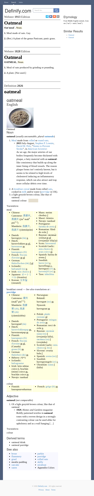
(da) (24, 238)
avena (49, 356)
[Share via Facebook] (50, 16)
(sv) (47, 263)
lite (48, 347)
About (47, 490)
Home (6, 2)
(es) (54, 356)
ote (65, 23)
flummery (16, 456)
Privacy (41, 490)
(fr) (19, 349)
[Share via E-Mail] (57, 16)
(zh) (17, 308)
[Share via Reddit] (54, 16)
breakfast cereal (21, 189)
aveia (52, 226)
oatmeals (49, 136)
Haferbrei (16, 354)
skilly (40, 462)
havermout (17, 246)
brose (14, 453)
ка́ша (50, 364)
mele (74, 23)
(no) (49, 301)
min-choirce (45, 249)
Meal (14, 140)
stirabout (41, 464)
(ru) (44, 333)
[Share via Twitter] (47, 16)
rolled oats (42, 459)
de (47, 226)
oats (46, 140)
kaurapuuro (17, 252)
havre (41, 263)
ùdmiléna (49, 274)
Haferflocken (18, 263)
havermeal (50, 243)
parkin (40, 453)
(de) (27, 263)
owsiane (41, 317)
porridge (45, 191)
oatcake (15, 464)
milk (24, 191)
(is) (23, 268)
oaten (14, 467)
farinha (42, 226)
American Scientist (37, 148)
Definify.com (42, 486)
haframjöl (16, 268)
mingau (53, 319)
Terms (53, 490)
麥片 (25, 298)
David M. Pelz (23, 146)
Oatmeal (71, 35)
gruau (14, 349)
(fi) (25, 252)
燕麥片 (26, 215)
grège (48, 386)
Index (21, 2)
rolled (32, 140)
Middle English (73, 21)
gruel (14, 459)
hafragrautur (18, 363)
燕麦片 (15, 219)
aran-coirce (44, 251)
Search (13, 2)
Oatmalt (71, 37)
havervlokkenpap (20, 329)
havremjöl (44, 271)
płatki (47, 314)
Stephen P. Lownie (44, 143)
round (41, 140)
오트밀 (23, 280)
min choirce (23, 271)
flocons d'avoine (19, 256)
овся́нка (41, 339)
